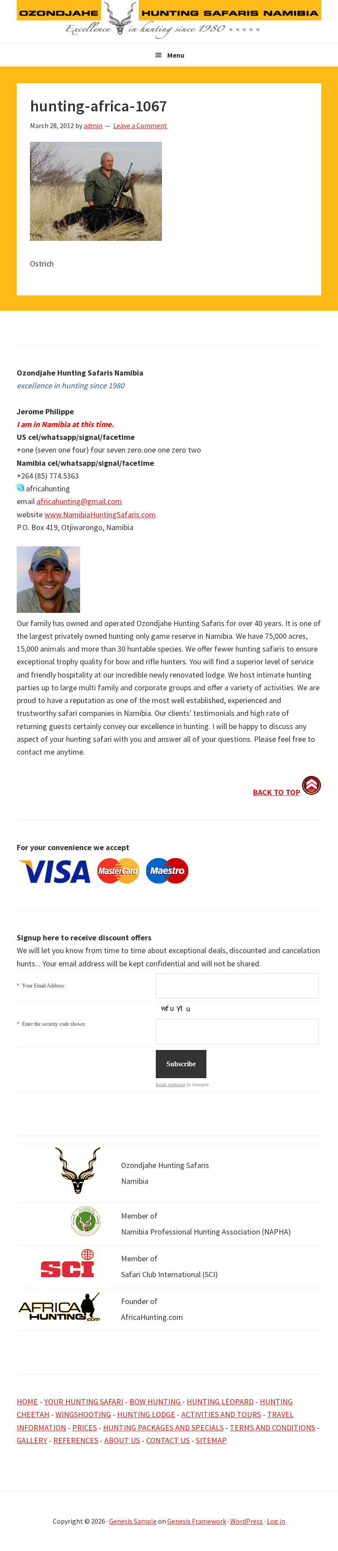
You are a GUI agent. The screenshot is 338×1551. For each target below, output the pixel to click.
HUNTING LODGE (146, 1414)
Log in (276, 1521)
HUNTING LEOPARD (220, 1401)
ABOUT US (122, 1440)
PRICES (84, 1427)
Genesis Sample (133, 1521)
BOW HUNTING (155, 1401)
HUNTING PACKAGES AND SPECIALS (163, 1427)
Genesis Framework (196, 1521)
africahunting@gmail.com (79, 501)
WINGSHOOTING (83, 1414)
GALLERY (32, 1440)
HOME (27, 1401)
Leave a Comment (140, 125)
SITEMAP (211, 1440)
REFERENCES (75, 1440)
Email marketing (170, 1084)
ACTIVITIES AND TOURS (221, 1414)
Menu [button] (175, 55)
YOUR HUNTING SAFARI (83, 1401)
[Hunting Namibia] (169, 37)
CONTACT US (168, 1440)
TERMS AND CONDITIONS (272, 1427)
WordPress (246, 1521)
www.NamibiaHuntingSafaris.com (100, 514)
